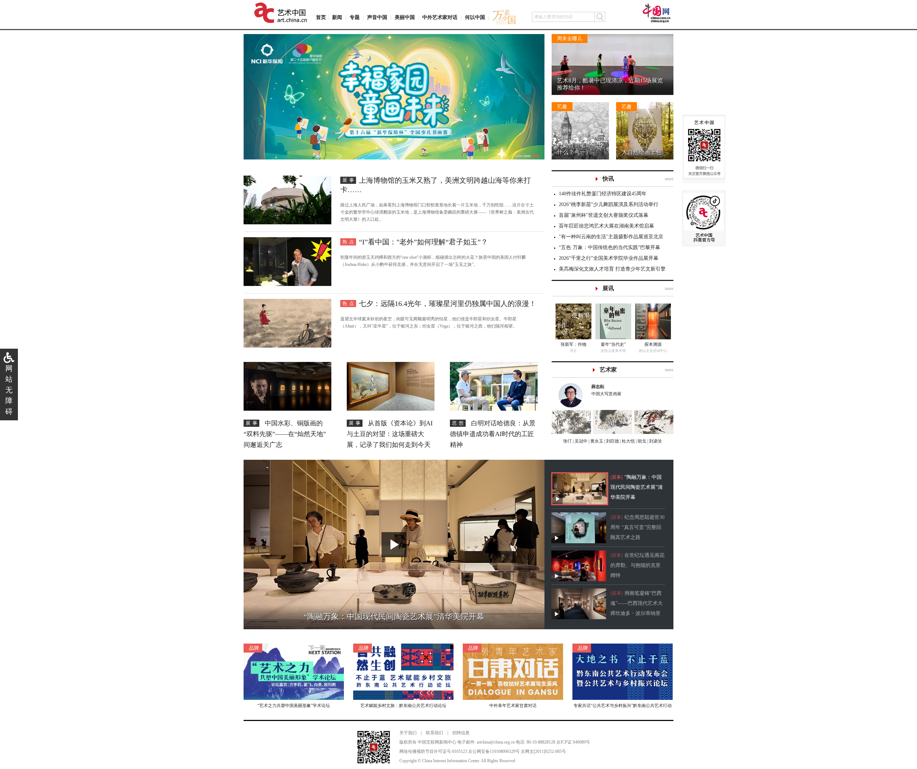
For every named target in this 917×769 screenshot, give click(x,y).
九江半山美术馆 (655, 351)
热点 (349, 241)
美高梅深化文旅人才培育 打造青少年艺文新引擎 (612, 269)
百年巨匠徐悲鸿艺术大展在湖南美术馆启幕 (606, 226)
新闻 (337, 17)
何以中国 (475, 17)
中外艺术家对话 (439, 17)
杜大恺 (628, 441)
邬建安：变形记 (615, 344)
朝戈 (641, 441)
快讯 (608, 179)
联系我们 (434, 732)
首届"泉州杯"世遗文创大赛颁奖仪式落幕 (603, 215)
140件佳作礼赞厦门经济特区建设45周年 (603, 193)
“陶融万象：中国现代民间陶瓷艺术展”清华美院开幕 (636, 487)
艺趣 (562, 106)
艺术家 (608, 370)
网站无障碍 (9, 389)
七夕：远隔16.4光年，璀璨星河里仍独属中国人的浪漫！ (447, 303)
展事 (349, 180)
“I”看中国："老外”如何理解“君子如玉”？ (423, 242)
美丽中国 (405, 17)
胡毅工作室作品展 (655, 344)
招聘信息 (461, 732)
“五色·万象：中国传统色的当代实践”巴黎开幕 (609, 247)
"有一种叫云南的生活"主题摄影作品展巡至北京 (611, 236)
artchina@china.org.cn (496, 742)
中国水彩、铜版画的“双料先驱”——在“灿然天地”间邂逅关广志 (285, 434)
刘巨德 (612, 441)
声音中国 (377, 17)
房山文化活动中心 (573, 351)
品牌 (254, 648)
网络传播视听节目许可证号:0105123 (433, 751)
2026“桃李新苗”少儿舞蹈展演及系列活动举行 (608, 204)
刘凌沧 (655, 441)
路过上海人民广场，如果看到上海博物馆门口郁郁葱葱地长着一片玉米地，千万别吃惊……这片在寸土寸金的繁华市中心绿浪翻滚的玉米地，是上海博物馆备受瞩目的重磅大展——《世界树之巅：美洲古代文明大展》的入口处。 (437, 212)
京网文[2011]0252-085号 (543, 751)
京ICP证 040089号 (573, 742)
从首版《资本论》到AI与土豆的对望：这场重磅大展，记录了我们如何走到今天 (390, 434)
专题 (355, 17)
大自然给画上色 (641, 152)
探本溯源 (573, 344)
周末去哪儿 (569, 38)
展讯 (608, 288)
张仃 (567, 441)
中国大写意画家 (606, 390)
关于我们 (408, 732)
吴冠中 (580, 441)
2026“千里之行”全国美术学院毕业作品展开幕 (608, 258)
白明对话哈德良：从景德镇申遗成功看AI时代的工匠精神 (493, 434)
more (669, 178)
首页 (321, 17)
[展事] (616, 477)
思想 (459, 423)
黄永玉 (596, 441)
